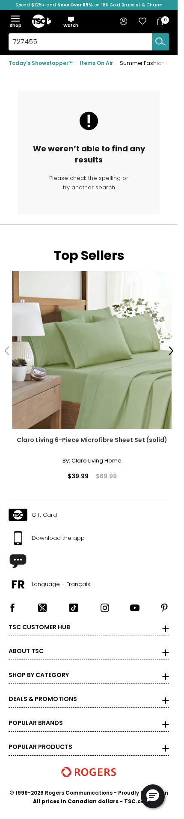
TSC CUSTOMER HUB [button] (39, 620)
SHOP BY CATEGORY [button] (39, 668)
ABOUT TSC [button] (26, 644)
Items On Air (96, 63)
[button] (70, 22)
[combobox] (89, 41)
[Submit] (160, 41)
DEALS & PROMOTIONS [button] (43, 692)
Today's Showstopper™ (41, 63)
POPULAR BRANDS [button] (36, 716)
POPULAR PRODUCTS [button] (40, 740)
